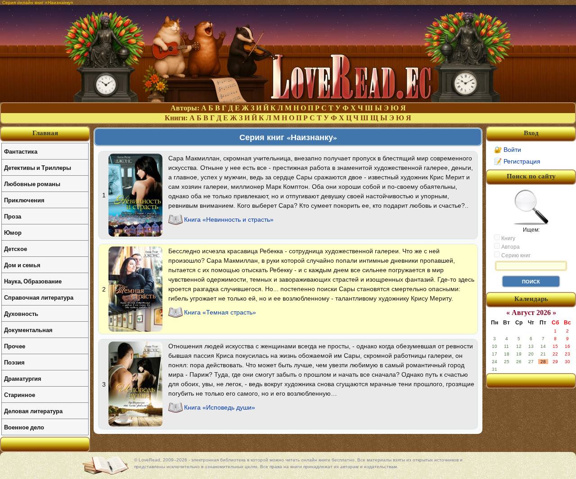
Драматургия (22, 378)
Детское (15, 248)
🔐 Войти (507, 149)
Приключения (24, 200)
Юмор (13, 232)
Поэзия (14, 362)
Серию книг (515, 255)
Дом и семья (22, 264)
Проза (12, 216)
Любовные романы (32, 183)
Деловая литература (33, 410)
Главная (45, 133)
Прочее (14, 346)
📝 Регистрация (517, 161)
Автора (510, 247)
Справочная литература (38, 297)
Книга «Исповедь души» (219, 407)
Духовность (21, 313)
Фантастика (20, 151)
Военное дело (24, 427)
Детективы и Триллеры (37, 167)
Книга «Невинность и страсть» (229, 219)
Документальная (28, 329)
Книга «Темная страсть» (220, 312)
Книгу (507, 238)
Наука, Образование (33, 281)
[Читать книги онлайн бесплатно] (288, 100)
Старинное (19, 394)
